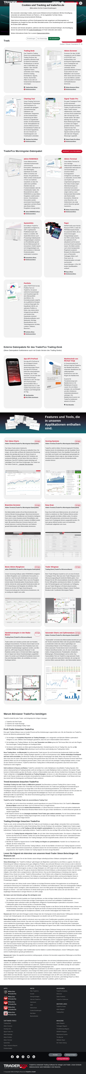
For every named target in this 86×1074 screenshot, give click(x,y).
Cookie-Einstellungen (35, 30)
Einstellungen (31, 38)
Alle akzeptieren (54, 38)
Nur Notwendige (42, 38)
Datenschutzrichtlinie (43, 33)
